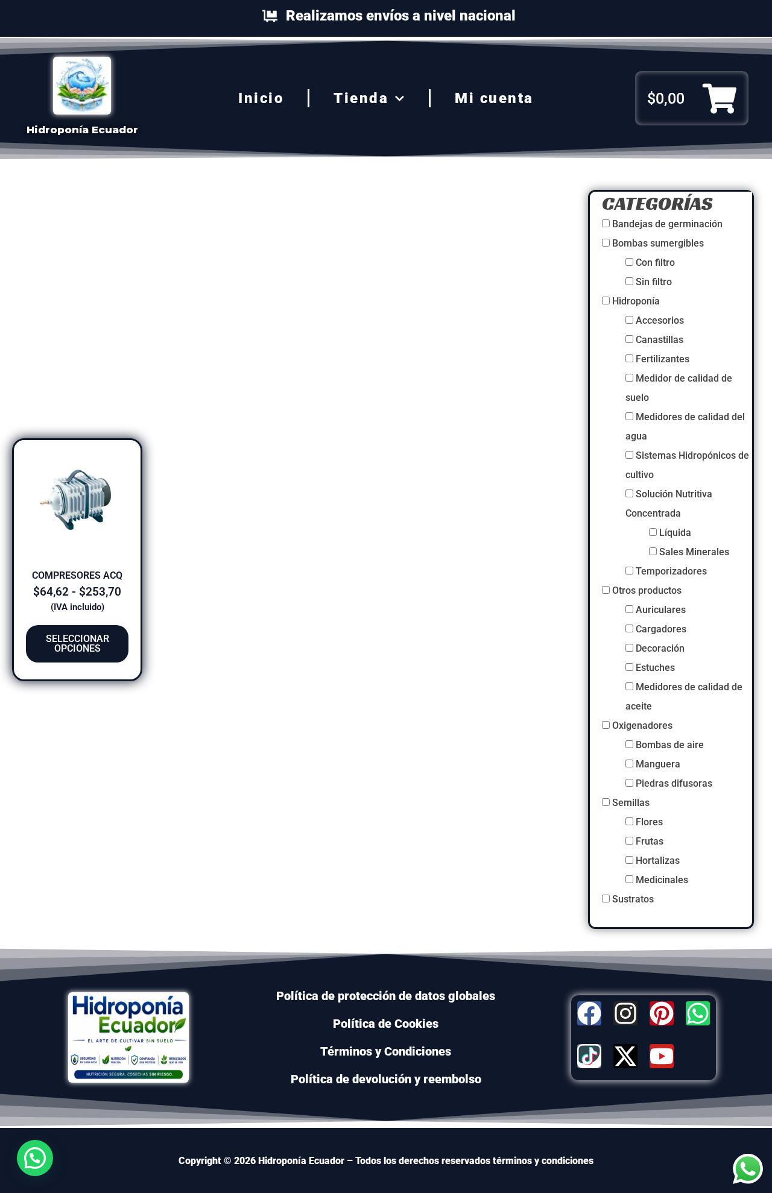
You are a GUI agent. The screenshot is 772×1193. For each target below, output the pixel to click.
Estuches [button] (655, 667)
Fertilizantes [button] (662, 359)
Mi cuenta (494, 98)
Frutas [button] (649, 841)
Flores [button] (649, 822)
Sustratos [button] (633, 899)
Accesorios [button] (660, 320)
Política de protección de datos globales (385, 996)
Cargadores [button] (661, 629)
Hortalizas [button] (658, 860)
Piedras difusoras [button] (674, 783)
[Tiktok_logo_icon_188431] (589, 1056)
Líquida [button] (675, 532)
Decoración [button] (660, 648)
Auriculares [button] (661, 609)
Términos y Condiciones (385, 1051)
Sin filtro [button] (654, 282)
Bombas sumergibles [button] (658, 243)
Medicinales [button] (662, 880)
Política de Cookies (385, 1023)
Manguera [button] (658, 764)
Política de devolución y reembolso (386, 1079)
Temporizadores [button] (671, 571)
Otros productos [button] (647, 590)
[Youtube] (662, 1056)
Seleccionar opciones (77, 643)
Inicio (260, 98)
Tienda (361, 98)
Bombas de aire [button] (670, 745)
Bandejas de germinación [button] (667, 224)
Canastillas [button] (659, 339)
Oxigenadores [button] (642, 725)
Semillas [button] (631, 802)
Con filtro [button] (655, 262)
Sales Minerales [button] (694, 552)
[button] (35, 1158)
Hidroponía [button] (636, 301)
